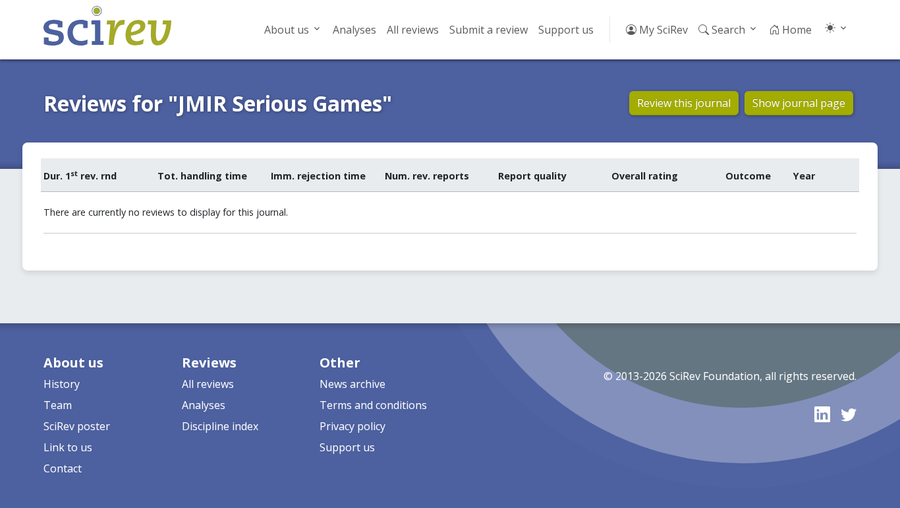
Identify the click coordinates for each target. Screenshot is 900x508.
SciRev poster (76, 426)
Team (57, 405)
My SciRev (662, 29)
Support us (566, 29)
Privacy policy (352, 426)
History (61, 384)
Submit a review (488, 29)
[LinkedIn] (822, 414)
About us (286, 29)
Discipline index (220, 426)
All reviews (413, 29)
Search (727, 29)
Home (795, 29)
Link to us (67, 447)
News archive (352, 384)
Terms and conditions (373, 405)
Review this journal (684, 103)
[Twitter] (849, 414)
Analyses (354, 29)
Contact (62, 468)
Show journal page (798, 103)
